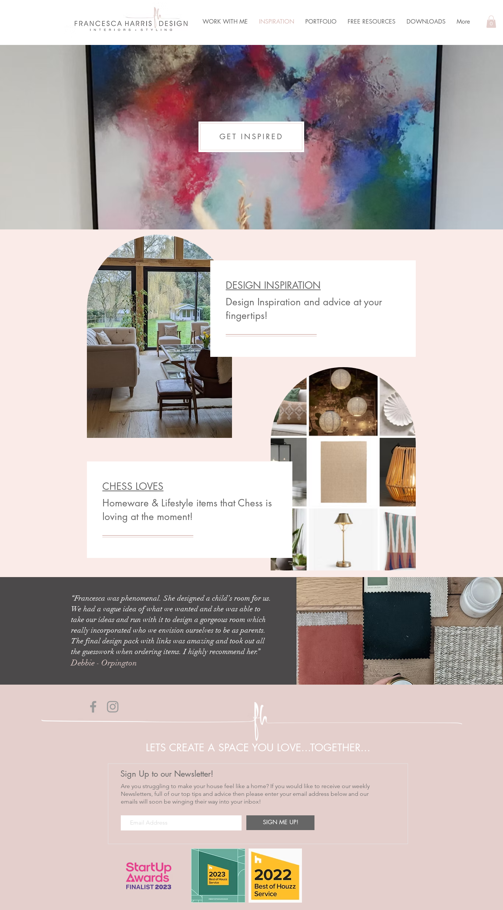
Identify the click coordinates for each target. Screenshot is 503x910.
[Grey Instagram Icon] (112, 706)
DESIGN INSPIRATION (273, 285)
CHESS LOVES (132, 486)
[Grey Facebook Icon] (93, 706)
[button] (491, 21)
